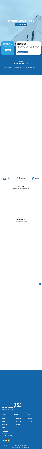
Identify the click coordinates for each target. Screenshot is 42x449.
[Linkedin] (3, 440)
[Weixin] (9, 440)
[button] (21, 24)
